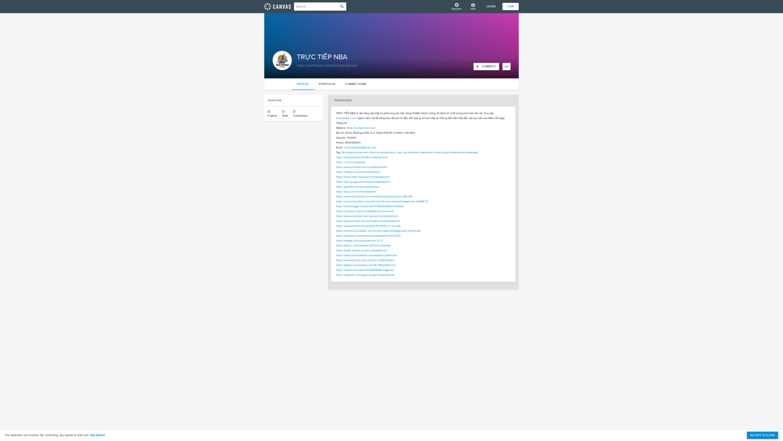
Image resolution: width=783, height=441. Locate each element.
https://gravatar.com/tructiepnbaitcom (357, 186)
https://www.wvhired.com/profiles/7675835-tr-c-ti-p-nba (368, 226)
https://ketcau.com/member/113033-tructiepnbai (363, 245)
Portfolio (327, 84)
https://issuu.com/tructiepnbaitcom (356, 191)
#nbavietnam (426, 152)
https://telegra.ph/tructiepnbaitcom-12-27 (359, 240)
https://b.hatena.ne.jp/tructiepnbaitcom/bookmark (365, 211)
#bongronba (382, 152)
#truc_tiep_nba (398, 152)
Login (491, 6)
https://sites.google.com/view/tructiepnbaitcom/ (363, 182)
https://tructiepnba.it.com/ (361, 128)
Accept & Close (762, 435)
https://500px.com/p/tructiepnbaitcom (358, 172)
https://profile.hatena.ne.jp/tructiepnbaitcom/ (362, 250)
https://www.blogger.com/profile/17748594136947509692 (370, 206)
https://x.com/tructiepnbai (351, 162)
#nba (371, 152)
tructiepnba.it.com (346, 118)
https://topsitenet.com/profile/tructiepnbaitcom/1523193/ (368, 235)
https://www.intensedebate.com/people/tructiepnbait (366, 255)
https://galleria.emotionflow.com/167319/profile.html (366, 265)
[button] (423, 100)
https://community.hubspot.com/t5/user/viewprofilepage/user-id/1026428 (378, 231)
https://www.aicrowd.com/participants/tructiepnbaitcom (368, 221)
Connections (355, 84)
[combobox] (320, 6)
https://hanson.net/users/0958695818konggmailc (365, 270)
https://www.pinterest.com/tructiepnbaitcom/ (362, 167)
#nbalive (413, 152)
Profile (303, 84)
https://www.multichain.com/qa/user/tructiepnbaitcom (367, 216)
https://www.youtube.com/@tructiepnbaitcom (362, 157)
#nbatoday (471, 152)
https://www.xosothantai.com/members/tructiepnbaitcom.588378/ (374, 196)
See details (97, 435)
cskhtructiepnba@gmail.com (360, 147)
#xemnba (362, 152)
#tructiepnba (349, 152)
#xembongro (442, 152)
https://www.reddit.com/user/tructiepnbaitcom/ (363, 177)
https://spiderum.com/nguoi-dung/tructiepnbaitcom (365, 275)
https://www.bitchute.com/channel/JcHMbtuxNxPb (365, 260)
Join (510, 6)
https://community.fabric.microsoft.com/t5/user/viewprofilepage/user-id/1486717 (382, 201)
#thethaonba (457, 152)
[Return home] (277, 6)
